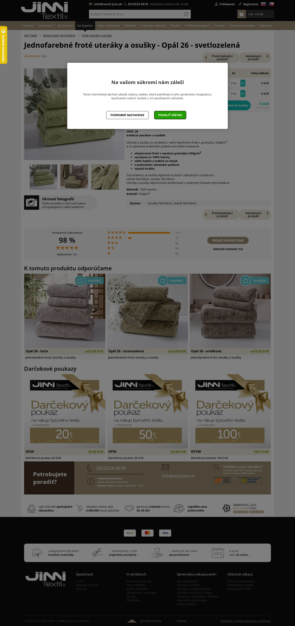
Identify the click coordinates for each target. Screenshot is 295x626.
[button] (170, 115)
